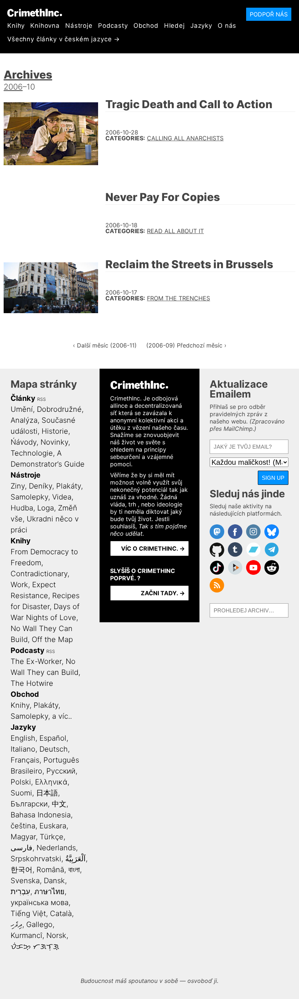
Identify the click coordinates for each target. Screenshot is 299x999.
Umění (22, 409)
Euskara (52, 825)
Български (29, 803)
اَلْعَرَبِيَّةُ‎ (75, 858)
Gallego (39, 924)
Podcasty (113, 25)
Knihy (16, 25)
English (23, 738)
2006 (13, 86)
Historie (55, 431)
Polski (21, 782)
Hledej (174, 25)
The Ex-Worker (36, 661)
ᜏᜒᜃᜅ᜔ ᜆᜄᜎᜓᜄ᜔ (35, 946)
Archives (28, 74)
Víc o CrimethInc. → (153, 548)
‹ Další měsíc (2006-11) (105, 345)
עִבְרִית (20, 891)
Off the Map (52, 639)
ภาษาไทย (49, 891)
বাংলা (74, 869)
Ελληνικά (51, 782)
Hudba (22, 508)
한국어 (21, 869)
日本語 (47, 793)
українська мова (40, 902)
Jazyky (201, 25)
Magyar (23, 836)
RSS (41, 399)
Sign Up (273, 478)
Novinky (54, 442)
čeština (23, 825)
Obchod (146, 25)
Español (52, 738)
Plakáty (68, 486)
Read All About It (175, 231)
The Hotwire (32, 683)
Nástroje (79, 25)
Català (61, 913)
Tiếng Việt (28, 913)
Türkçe (51, 836)
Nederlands (56, 847)
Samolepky (29, 497)
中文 (59, 803)
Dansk (54, 880)
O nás (227, 25)
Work (19, 584)
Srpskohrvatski (36, 858)
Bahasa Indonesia (41, 814)
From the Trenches (178, 298)
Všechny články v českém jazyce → (63, 39)
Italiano (23, 749)
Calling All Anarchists (185, 138)
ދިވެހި (16, 924)
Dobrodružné (59, 409)
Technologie (32, 453)
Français (25, 760)
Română (50, 869)
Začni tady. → (163, 593)
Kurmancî (26, 935)
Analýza (24, 420)
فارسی (21, 847)
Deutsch (53, 749)
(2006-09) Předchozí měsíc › (186, 345)
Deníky (40, 486)
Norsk (56, 935)
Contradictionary (39, 573)
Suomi (21, 793)
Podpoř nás (269, 14)
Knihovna (45, 25)
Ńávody (23, 442)
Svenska (25, 880)
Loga (45, 508)
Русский (60, 771)
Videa (61, 497)
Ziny (18, 486)
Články (23, 398)
